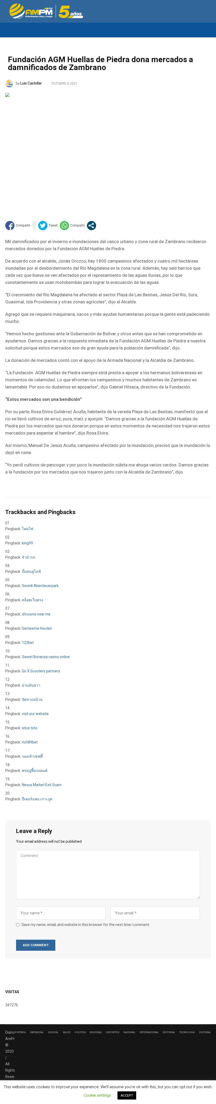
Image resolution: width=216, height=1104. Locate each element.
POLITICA (80, 1032)
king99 (27, 543)
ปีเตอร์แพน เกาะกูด (37, 799)
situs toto (29, 728)
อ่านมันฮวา (31, 685)
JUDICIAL (52, 1032)
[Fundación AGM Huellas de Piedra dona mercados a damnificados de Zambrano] (108, 148)
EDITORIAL (169, 1032)
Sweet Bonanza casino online (46, 657)
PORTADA (20, 1032)
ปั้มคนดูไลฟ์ (31, 571)
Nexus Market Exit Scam (41, 785)
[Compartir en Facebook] (17, 225)
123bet (28, 642)
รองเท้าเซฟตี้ (32, 756)
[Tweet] (48, 225)
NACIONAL (129, 1032)
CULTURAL (205, 1032)
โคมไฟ (27, 529)
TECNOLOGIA (187, 1032)
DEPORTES (112, 1032)
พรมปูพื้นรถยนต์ (34, 770)
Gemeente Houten (37, 628)
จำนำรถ (28, 557)
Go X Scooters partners (41, 671)
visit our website (35, 714)
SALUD (67, 1032)
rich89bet (30, 742)
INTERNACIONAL (149, 1032)
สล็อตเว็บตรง (32, 600)
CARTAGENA (36, 1032)
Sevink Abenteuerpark (40, 586)
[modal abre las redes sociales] (91, 225)
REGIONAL (96, 1032)
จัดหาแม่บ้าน (32, 699)
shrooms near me (36, 614)
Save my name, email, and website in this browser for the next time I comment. (86, 925)
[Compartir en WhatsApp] (72, 225)
